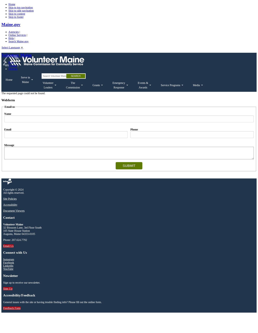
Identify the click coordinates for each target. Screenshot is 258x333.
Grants (94, 88)
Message (9, 145)
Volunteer (45, 86)
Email (7, 129)
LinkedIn (8, 265)
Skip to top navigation (20, 7)
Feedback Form (12, 308)
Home (11, 4)
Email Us (8, 245)
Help (11, 38)
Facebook (8, 262)
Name (7, 113)
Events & (141, 86)
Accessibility (10, 204)
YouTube (8, 268)
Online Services (17, 35)
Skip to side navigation (21, 10)
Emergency (116, 86)
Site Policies (10, 198)
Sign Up (7, 288)
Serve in (23, 81)
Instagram (8, 259)
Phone (134, 129)
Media (194, 88)
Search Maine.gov (18, 41)
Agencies (13, 31)
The (71, 86)
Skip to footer (16, 16)
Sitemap (12, 68)
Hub (10, 62)
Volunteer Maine (16, 55)
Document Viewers (14, 210)
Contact (12, 65)
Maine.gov (10, 24)
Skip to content (16, 13)
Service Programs (168, 88)
